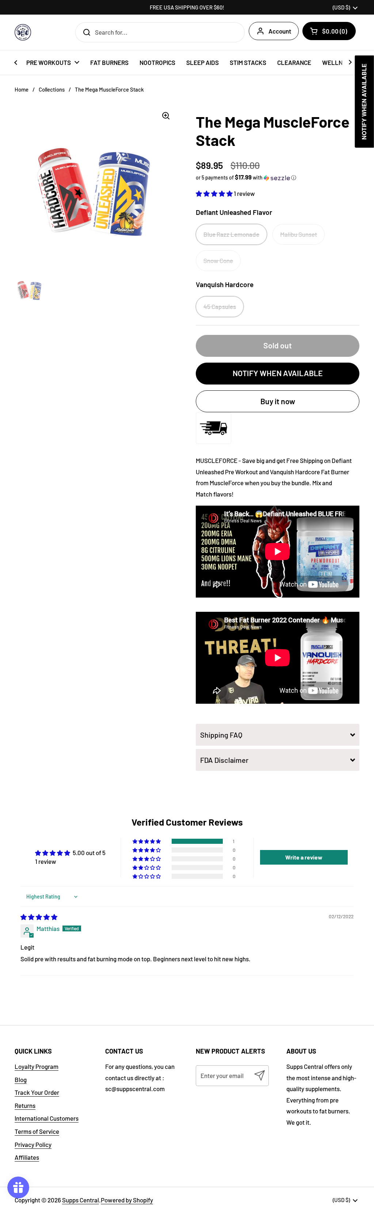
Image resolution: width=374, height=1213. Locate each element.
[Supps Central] (23, 32)
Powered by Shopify (127, 1200)
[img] (38, 916)
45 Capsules (219, 306)
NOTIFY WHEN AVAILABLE (278, 373)
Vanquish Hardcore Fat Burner (309, 471)
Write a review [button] (304, 857)
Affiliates (27, 1157)
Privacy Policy (33, 1144)
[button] (329, 31)
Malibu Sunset (298, 234)
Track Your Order (37, 1092)
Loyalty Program (36, 1066)
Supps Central (80, 1200)
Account (279, 31)
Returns (25, 1105)
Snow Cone (218, 260)
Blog (21, 1079)
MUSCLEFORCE (216, 460)
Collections (52, 89)
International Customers (47, 1118)
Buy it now (277, 401)
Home (21, 89)
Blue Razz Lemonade (231, 234)
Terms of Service (37, 1131)
